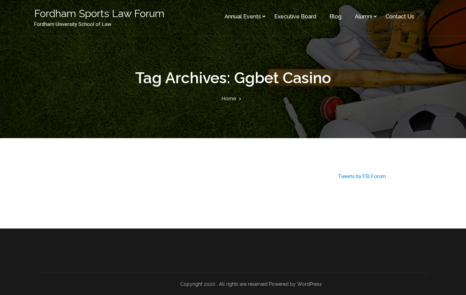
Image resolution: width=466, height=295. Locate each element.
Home (229, 98)
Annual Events (242, 16)
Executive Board (295, 16)
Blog (335, 16)
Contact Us (399, 16)
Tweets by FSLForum (362, 176)
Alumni (363, 16)
